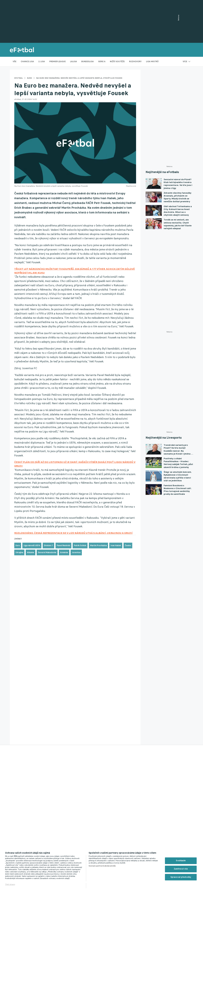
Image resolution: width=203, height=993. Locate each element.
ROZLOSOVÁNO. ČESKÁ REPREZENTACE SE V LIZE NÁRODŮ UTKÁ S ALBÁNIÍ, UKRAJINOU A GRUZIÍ (73, 532)
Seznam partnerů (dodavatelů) (102, 866)
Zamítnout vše (181, 869)
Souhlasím (181, 860)
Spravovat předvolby (180, 877)
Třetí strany (10, 884)
